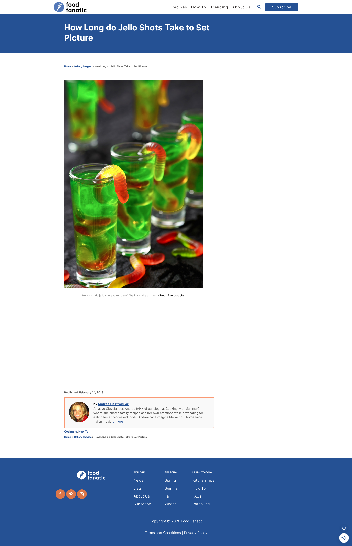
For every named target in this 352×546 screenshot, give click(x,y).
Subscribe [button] (282, 7)
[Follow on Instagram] (82, 494)
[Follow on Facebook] (60, 494)
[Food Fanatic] (90, 7)
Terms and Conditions (163, 533)
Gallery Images (83, 66)
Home (67, 66)
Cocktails (70, 431)
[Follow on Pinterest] (71, 494)
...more (118, 421)
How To (83, 431)
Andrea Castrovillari (113, 404)
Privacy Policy (195, 533)
